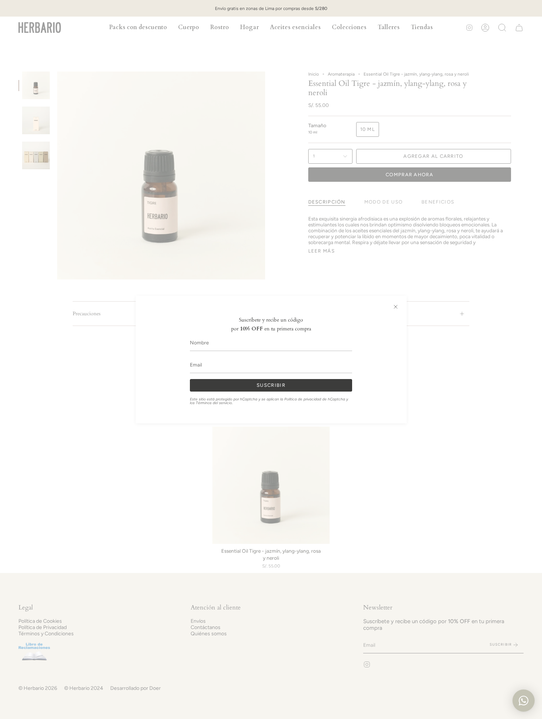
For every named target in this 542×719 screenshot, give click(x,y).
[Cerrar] (395, 306)
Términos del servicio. (214, 402)
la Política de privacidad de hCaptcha (313, 399)
